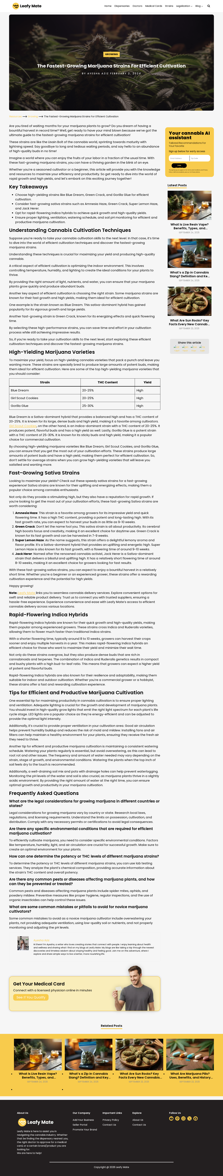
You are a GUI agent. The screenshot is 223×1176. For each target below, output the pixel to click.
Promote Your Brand (85, 1129)
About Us (137, 1120)
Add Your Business (83, 1120)
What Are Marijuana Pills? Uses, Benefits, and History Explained (190, 1075)
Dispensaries (122, 6)
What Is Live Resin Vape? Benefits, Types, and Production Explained (190, 226)
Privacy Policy (111, 1120)
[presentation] (190, 205)
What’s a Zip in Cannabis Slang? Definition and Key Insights (189, 274)
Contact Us (109, 1125)
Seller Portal (80, 1125)
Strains (169, 6)
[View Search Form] (208, 6)
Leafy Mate (27, 593)
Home (108, 6)
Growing (111, 54)
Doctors (137, 6)
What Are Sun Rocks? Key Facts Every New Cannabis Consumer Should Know (189, 322)
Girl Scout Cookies (23, 426)
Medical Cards (153, 6)
